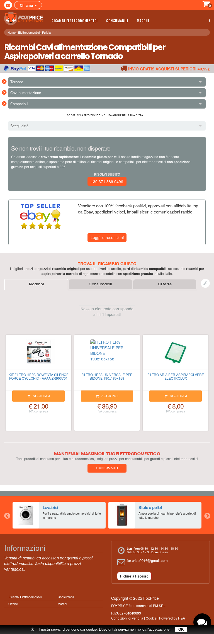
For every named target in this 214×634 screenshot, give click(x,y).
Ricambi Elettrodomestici (75, 21)
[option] (59, 515)
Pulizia (46, 32)
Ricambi (36, 284)
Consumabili (117, 21)
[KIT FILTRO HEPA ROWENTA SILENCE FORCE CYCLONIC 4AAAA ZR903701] (38, 354)
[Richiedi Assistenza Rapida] (205, 283)
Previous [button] (7, 515)
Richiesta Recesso (134, 576)
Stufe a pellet (150, 507)
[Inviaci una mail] (8, 5)
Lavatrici (50, 507)
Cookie (151, 618)
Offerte (165, 284)
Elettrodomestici (29, 32)
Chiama (27, 5)
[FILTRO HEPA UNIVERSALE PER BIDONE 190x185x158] (107, 354)
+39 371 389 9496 (107, 181)
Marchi (143, 21)
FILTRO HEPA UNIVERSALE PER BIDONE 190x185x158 (107, 376)
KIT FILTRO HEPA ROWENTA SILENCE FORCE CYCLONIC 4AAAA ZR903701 (39, 376)
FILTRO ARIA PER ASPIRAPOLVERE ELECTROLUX (175, 376)
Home (12, 32)
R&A (181, 618)
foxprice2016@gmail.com (147, 560)
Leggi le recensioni (107, 237)
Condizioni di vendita (127, 618)
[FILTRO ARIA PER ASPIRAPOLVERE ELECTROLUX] (175, 354)
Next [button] (207, 515)
